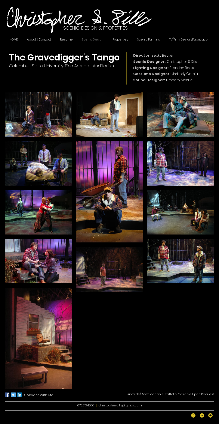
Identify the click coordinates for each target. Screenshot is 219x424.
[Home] (210, 415)
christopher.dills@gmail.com (120, 405)
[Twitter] (13, 394)
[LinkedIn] (19, 394)
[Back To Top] (193, 415)
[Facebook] (7, 394)
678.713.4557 (85, 405)
